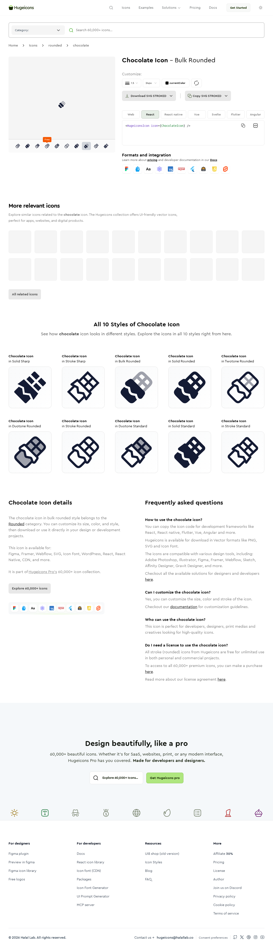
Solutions (169, 7)
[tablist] (193, 114)
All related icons (25, 294)
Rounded (16, 524)
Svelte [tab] (216, 114)
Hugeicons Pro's (43, 572)
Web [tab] (131, 114)
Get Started (238, 8)
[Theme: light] (260, 8)
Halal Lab (28, 937)
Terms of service (226, 913)
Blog (148, 870)
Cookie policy (224, 904)
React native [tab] (173, 114)
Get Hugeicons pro (165, 777)
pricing (152, 160)
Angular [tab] (255, 114)
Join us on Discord (227, 887)
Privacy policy (224, 896)
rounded (55, 45)
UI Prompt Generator (93, 896)
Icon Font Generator (92, 887)
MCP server (85, 904)
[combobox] (38, 30)
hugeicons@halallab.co (175, 937)
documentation (183, 607)
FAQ (148, 879)
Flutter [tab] (235, 114)
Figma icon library (22, 870)
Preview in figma (22, 862)
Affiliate (223, 853)
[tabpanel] (193, 132)
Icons (33, 45)
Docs (213, 160)
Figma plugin (19, 853)
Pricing (218, 862)
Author (218, 879)
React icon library (90, 862)
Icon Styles (153, 862)
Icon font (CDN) (89, 870)
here (149, 579)
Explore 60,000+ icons (29, 588)
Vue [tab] (196, 114)
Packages (84, 879)
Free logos (17, 879)
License (219, 870)
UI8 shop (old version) (162, 853)
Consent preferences (213, 937)
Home (13, 45)
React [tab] (150, 114)
